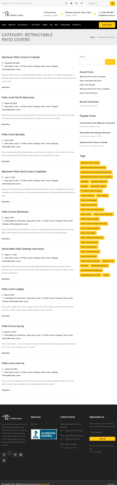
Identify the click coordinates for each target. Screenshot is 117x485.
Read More (6, 87)
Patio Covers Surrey (13, 326)
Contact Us (76, 25)
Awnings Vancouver (99, 181)
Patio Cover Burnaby (13, 134)
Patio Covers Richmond (15, 211)
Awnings (84, 181)
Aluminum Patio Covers (90, 163)
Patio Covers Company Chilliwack (94, 223)
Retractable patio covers (11, 69)
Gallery (44, 25)
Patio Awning (102, 195)
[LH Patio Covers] (12, 14)
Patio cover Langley (13, 289)
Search (82, 57)
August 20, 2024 (11, 103)
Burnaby (84, 186)
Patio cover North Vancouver (18, 97)
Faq (51, 25)
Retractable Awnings (100, 266)
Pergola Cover (108, 261)
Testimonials (65, 25)
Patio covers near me (89, 242)
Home (4, 25)
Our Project (36, 25)
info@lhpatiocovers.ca (106, 15)
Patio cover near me (13, 363)
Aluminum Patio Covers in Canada (21, 57)
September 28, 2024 (12, 63)
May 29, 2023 (9, 295)
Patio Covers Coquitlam (90, 228)
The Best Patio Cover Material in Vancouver (97, 123)
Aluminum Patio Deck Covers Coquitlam (24, 171)
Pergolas (54, 66)
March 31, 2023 (10, 332)
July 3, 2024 (9, 140)
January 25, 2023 (11, 369)
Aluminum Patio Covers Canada (93, 167)
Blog (56, 25)
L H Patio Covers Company (30, 66)
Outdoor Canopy (87, 195)
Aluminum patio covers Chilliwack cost (96, 172)
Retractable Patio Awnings (91, 270)
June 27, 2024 (10, 177)
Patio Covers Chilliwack (103, 214)
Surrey (106, 275)
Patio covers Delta (88, 233)
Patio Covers (46, 66)
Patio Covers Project (89, 247)
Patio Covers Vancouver (90, 261)
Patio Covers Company (89, 219)
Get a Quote (107, 25)
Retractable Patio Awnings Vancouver (23, 248)
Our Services (22, 25)
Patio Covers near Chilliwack (92, 238)
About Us (12, 25)
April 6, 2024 (9, 218)
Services (34, 424)
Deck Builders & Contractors (15, 221)
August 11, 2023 (11, 255)
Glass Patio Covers (98, 186)
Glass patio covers (12, 66)
